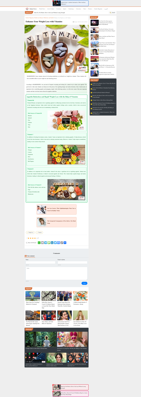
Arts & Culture (50, 9)
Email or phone (61, 259)
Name (27, 259)
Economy (58, 9)
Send (84, 283)
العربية (106, 9)
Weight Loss (31, 232)
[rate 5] (37, 238)
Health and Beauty (39, 17)
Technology (71, 9)
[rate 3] (33, 238)
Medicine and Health (49, 17)
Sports (64, 9)
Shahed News (33, 9)
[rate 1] (28, 238)
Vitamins (40, 232)
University (78, 9)
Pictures (90, 9)
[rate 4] (35, 238)
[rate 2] (30, 238)
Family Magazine (98, 9)
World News (42, 9)
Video (84, 9)
